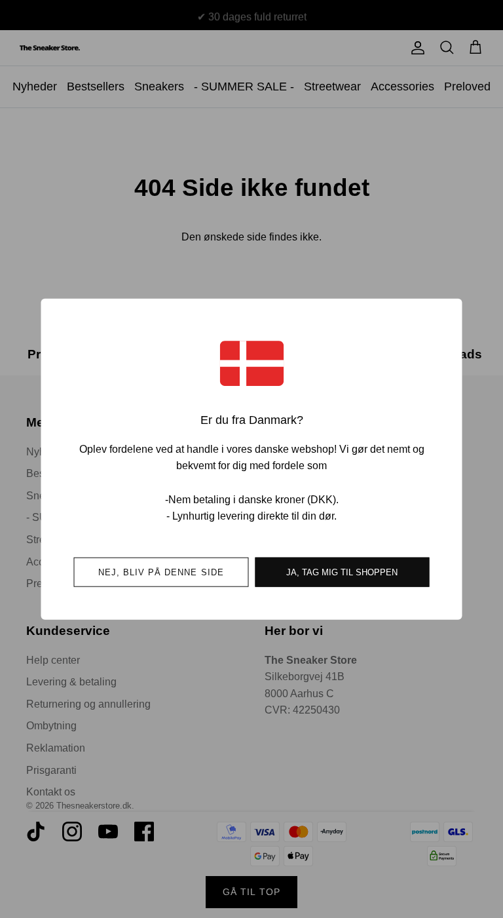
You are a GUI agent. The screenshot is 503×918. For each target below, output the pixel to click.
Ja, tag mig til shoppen (342, 572)
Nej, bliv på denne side (161, 572)
